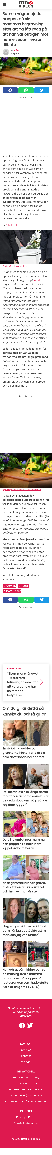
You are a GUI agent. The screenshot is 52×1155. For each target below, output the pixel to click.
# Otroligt (9, 585)
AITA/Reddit (12, 225)
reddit (37, 280)
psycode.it (25, 1062)
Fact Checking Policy (26, 1077)
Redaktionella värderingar (26, 1089)
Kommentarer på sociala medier (26, 1101)
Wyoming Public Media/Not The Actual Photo (22, 489)
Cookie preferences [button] (26, 1123)
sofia (16, 50)
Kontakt (26, 1056)
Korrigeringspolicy (26, 1083)
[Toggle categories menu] (5, 4)
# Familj (23, 585)
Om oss (26, 1050)
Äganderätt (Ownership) (26, 1095)
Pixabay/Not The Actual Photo (16, 266)
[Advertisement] (26, 125)
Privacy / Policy (26, 1117)
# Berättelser (12, 591)
